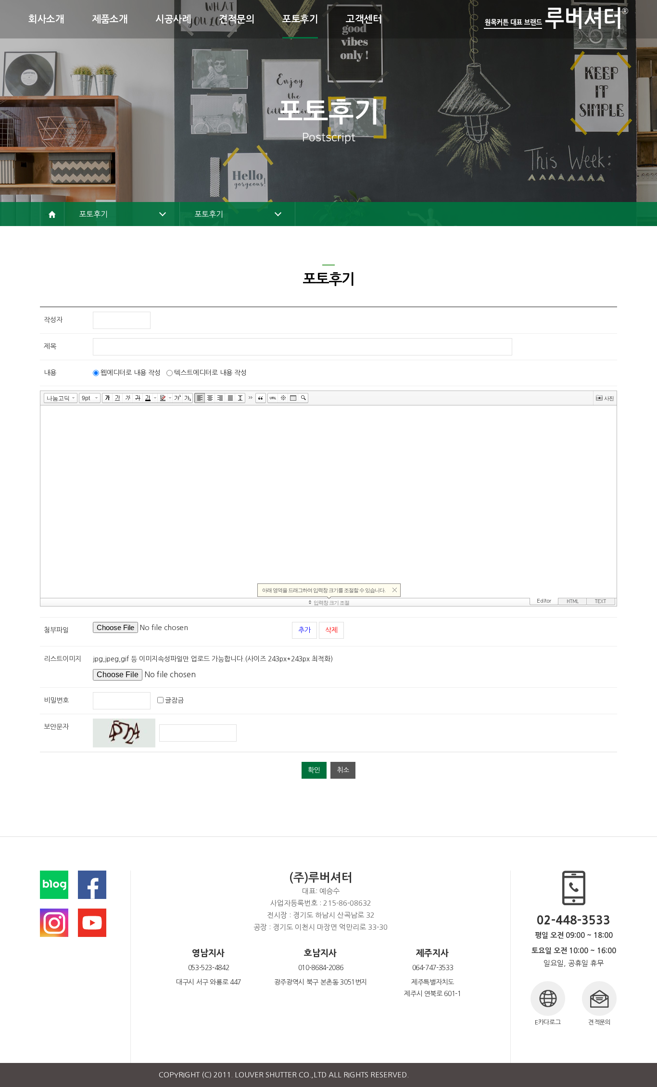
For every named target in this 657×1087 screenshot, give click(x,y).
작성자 (53, 319)
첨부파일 (56, 630)
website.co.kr (475, 1074)
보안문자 (56, 726)
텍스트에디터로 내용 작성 (210, 372)
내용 (50, 372)
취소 (343, 770)
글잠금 (174, 700)
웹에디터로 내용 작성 (131, 372)
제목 (50, 346)
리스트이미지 (62, 659)
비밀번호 (56, 700)
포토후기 (93, 214)
